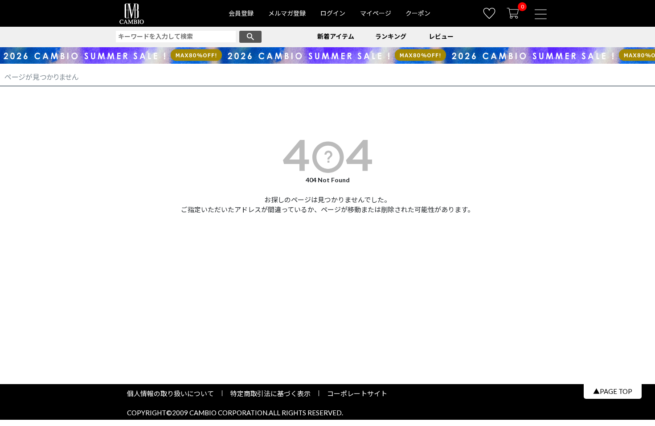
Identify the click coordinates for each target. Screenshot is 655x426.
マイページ (375, 13)
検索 (250, 37)
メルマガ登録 (287, 13)
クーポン (417, 13)
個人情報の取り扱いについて (174, 393)
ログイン (332, 13)
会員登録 (241, 13)
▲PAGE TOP (612, 391)
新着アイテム (335, 36)
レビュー (441, 36)
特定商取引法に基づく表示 (270, 393)
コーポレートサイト (353, 393)
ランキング (390, 36)
